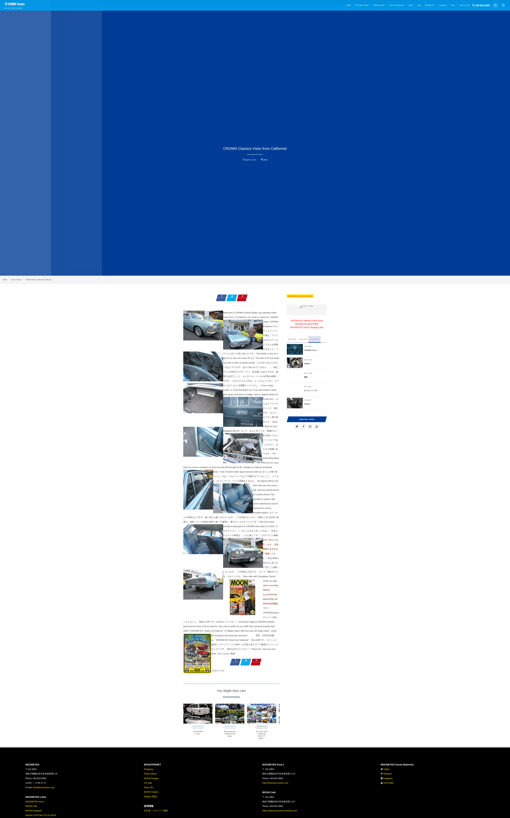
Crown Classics (198, 727)
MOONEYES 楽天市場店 (307, 324)
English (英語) (150, 797)
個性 (306, 377)
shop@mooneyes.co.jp (43, 787)
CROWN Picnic (262, 727)
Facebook (387, 774)
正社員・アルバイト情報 (156, 811)
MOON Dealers (151, 792)
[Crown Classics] (15, 3)
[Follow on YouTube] (317, 426)
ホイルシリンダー (311, 390)
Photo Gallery (150, 774)
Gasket (307, 404)
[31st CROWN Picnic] (197, 714)
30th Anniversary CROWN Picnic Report (230, 734)
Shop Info (148, 787)
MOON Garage (151, 778)
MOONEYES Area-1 (35, 802)
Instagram (388, 778)
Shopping (148, 769)
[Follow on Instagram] (310, 426)
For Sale (148, 783)
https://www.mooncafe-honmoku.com (279, 811)
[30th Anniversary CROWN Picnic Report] (229, 714)
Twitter (386, 769)
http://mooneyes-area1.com (275, 783)
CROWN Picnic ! (310, 350)
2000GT (307, 364)
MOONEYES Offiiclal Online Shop (307, 321)
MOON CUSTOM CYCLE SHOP (41, 815)
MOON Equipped (34, 811)
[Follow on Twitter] (297, 426)
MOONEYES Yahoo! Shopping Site (306, 327)
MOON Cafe (31, 806)
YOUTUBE (388, 783)
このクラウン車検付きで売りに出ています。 (269, 540)
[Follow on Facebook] (304, 426)
